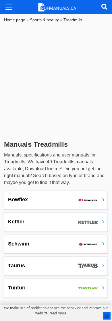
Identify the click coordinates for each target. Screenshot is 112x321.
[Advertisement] (56, 82)
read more (57, 313)
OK (106, 315)
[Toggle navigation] (9, 7)
